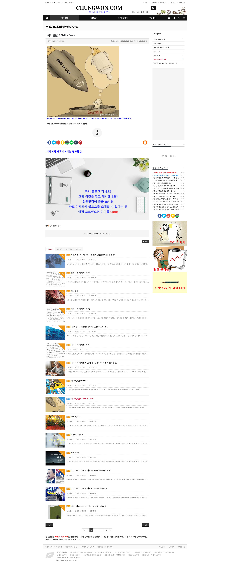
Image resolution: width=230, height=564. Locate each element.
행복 (142, 12)
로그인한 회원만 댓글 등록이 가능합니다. (97, 233)
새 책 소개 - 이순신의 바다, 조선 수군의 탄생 (87, 327)
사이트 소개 (48, 547)
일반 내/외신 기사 (159, 39)
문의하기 (171, 547)
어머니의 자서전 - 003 (78, 273)
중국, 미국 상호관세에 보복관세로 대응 (166, 188)
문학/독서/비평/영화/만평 (62, 27)
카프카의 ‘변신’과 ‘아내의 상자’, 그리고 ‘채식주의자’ (91, 255)
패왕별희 (72, 291)
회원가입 (154, 2)
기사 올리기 (123, 18)
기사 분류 (65, 18)
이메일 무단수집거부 (87, 547)
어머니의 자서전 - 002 (78, 309)
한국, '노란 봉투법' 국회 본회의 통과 (165, 180)
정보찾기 (163, 2)
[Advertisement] (168, 104)
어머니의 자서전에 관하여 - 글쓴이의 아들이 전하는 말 (92, 363)
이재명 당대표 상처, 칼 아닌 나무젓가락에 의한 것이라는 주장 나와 (175, 204)
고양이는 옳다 (75, 434)
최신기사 (69, 249)
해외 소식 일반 (158, 43)
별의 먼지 (73, 452)
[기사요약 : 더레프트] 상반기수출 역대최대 (87, 488)
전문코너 (94, 18)
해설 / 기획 (157, 51)
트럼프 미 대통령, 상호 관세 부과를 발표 (167, 194)
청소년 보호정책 (133, 555)
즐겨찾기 (48, 2)
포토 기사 (157, 55)
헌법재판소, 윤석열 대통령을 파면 (165, 191)
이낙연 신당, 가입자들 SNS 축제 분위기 (166, 201)
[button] (145, 241)
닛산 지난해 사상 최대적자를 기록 (165, 186)
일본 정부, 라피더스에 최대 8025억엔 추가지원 (169, 199)
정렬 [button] (146, 525)
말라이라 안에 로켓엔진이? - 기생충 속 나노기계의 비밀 (172, 178)
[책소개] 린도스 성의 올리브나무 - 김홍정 (86, 506)
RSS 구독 (57, 2)
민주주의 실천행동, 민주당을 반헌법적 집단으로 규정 (171, 207)
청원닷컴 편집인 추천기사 (162, 47)
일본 (138, 12)
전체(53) (50, 249)
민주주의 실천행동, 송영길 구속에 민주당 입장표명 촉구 (172, 209)
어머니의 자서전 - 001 (78, 345)
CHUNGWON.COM (99, 8)
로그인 (145, 2)
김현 (133, 12)
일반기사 (78, 249)
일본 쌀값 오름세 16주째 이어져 (164, 183)
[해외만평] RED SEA (77, 381)
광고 (147, 12)
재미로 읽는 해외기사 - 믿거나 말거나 (166, 63)
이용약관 (59, 547)
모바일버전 (181, 547)
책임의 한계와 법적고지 (104, 547)
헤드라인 (59, 249)
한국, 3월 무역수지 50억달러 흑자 (165, 196)
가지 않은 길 (74, 416)
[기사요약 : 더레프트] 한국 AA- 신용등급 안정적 (89, 470)
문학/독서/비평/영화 (160, 59)
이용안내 (162, 547)
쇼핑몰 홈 (173, 2)
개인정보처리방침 (71, 547)
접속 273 (182, 2)
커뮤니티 (152, 18)
